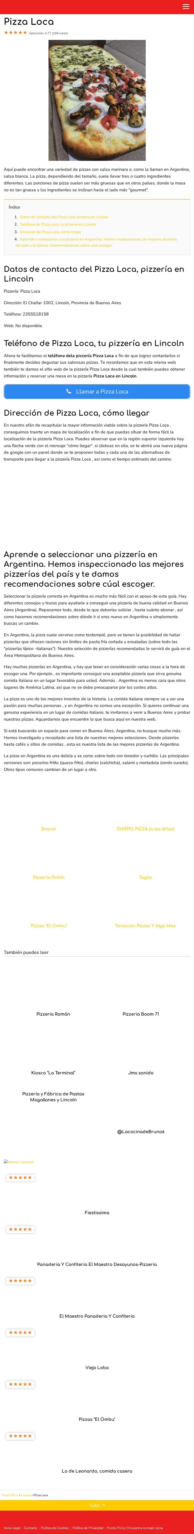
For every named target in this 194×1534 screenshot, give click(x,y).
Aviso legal (12, 1528)
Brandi (48, 829)
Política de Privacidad (87, 1528)
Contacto (30, 1528)
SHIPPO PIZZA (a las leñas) (145, 829)
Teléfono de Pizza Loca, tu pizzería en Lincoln (58, 224)
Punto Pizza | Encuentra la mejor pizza (135, 1528)
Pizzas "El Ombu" (49, 926)
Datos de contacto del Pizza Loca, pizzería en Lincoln (64, 217)
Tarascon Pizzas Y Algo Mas (145, 926)
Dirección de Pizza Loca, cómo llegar (50, 232)
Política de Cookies (55, 1528)
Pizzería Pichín (49, 877)
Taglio (145, 877)
